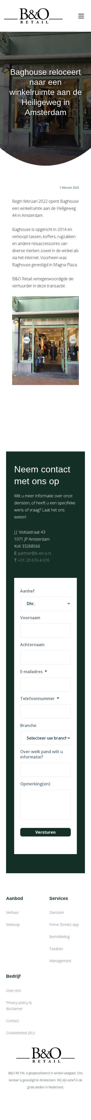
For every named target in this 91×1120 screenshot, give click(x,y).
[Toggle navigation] (81, 16)
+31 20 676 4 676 (34, 560)
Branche (28, 725)
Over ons (13, 990)
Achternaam (32, 644)
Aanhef (27, 591)
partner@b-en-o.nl (34, 553)
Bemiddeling (59, 936)
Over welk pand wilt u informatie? (41, 754)
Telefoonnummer (39, 698)
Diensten (56, 912)
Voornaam (30, 617)
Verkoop (13, 924)
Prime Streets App (64, 924)
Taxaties (56, 948)
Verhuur (12, 912)
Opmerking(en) (35, 784)
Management (60, 960)
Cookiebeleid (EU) (20, 1032)
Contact (12, 1020)
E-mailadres (33, 671)
